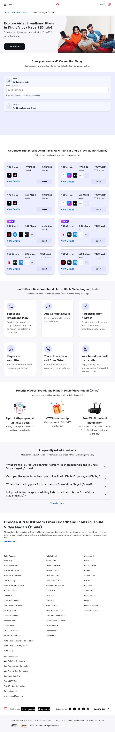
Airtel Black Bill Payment (14, 585)
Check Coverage (53, 565)
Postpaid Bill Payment (13, 575)
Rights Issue (9, 625)
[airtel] (57, 4)
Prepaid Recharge (11, 570)
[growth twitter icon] (83, 709)
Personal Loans (10, 590)
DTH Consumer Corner (55, 615)
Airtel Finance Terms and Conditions (19, 641)
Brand (86, 560)
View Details (13, 181)
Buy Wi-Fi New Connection (15, 661)
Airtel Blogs (9, 651)
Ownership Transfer (54, 580)
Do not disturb (52, 625)
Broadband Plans (19, 12)
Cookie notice (45, 720)
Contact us (50, 636)
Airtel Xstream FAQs (54, 610)
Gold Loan (8, 595)
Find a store (51, 560)
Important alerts (18, 720)
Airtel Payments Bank (13, 605)
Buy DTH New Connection (15, 686)
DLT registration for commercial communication (73, 720)
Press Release (90, 595)
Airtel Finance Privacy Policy (15, 646)
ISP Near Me (51, 590)
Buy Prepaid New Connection (16, 671)
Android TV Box (10, 681)
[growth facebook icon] (70, 709)
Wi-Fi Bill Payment (11, 565)
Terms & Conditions (12, 636)
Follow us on (61, 709)
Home (6, 12)
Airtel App (8, 560)
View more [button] (9, 541)
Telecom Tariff (9, 621)
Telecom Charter (91, 610)
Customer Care (52, 575)
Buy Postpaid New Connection (17, 666)
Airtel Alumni (89, 575)
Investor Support (91, 605)
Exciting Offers (10, 610)
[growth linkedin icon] (74, 709)
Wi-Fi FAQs (50, 595)
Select (44, 181)
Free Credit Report (11, 600)
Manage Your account (55, 585)
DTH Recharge (10, 580)
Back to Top (99, 709)
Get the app (15, 709)
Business (88, 585)
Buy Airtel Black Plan (12, 676)
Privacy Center (90, 565)
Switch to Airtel (10, 691)
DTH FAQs (50, 600)
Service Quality (52, 570)
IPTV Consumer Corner (55, 621)
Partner (87, 580)
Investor (87, 600)
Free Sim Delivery (11, 615)
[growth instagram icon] (88, 709)
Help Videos (51, 631)
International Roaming (13, 696)
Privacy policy (32, 720)
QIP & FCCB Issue (11, 631)
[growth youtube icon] (79, 709)
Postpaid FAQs (52, 605)
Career (87, 570)
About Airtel (89, 590)
